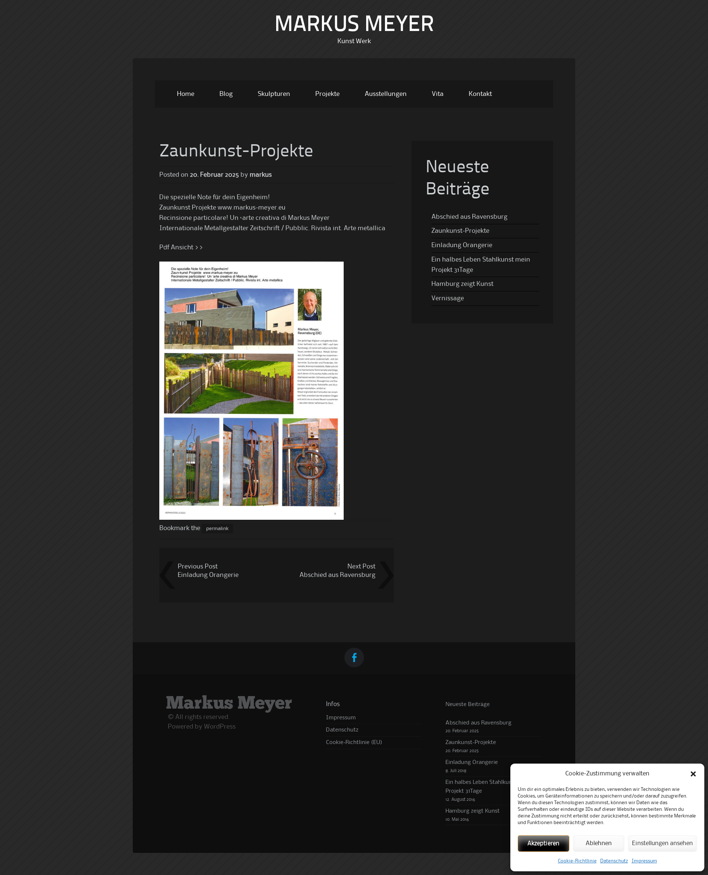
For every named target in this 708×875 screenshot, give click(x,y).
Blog (226, 94)
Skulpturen (274, 94)
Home (185, 94)
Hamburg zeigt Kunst (462, 284)
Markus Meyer (354, 25)
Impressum (644, 861)
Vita (438, 94)
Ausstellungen (386, 94)
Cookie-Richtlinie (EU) (354, 742)
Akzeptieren (543, 843)
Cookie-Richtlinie (577, 861)
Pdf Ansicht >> (181, 247)
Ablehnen (599, 843)
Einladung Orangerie (208, 575)
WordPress (220, 727)
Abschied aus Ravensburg (337, 575)
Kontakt (480, 94)
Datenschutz (614, 861)
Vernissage (447, 298)
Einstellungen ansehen (662, 843)
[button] (693, 774)
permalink (217, 528)
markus (261, 175)
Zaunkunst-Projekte (460, 231)
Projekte (327, 94)
